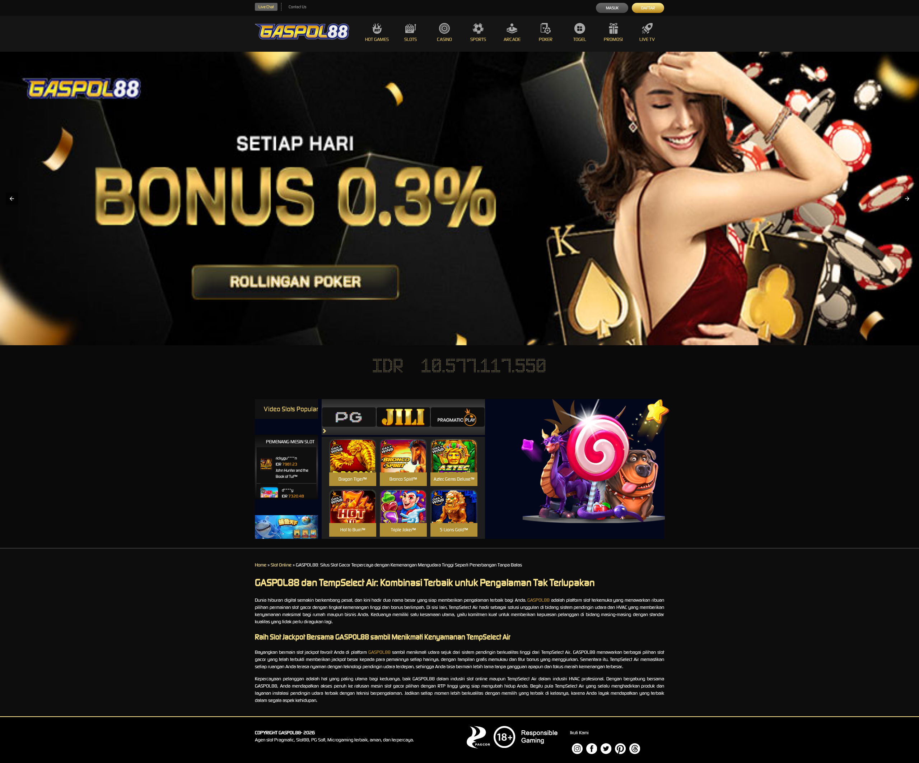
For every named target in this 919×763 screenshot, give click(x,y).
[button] (12, 199)
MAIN (352, 464)
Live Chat (266, 6)
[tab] (349, 417)
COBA (352, 447)
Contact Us (297, 6)
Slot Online (281, 565)
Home (260, 565)
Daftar (648, 7)
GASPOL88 (538, 600)
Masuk (612, 7)
